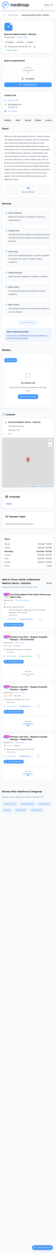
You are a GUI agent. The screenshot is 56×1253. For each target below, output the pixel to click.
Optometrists (21, 810)
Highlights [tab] (7, 120)
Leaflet (27, 486)
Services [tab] (28, 120)
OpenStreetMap (47, 486)
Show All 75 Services (28, 322)
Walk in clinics (13, 15)
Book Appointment (30, 85)
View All (49, 583)
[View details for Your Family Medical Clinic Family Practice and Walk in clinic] (28, 612)
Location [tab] (48, 120)
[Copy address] (34, 46)
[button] (28, 460)
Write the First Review (28, 397)
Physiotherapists (27, 804)
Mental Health (36, 810)
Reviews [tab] (38, 120)
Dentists (7, 810)
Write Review (10, 360)
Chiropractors (44, 804)
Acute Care (13, 251)
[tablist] (28, 120)
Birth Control (13, 287)
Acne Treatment (15, 213)
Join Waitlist (30, 79)
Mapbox (36, 486)
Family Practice (9, 804)
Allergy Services (15, 272)
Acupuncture (13, 230)
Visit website (12, 111)
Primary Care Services (22, 600)
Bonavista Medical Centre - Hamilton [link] (35, 15)
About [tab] (18, 120)
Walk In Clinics (23, 37)
